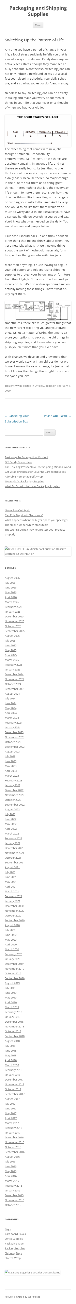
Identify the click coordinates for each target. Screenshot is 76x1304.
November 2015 (14, 1200)
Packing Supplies (15, 1248)
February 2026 (13, 607)
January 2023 (12, 785)
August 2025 (12, 636)
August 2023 (12, 751)
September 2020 (15, 920)
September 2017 (15, 1094)
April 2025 (11, 655)
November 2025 (14, 621)
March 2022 (12, 833)
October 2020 (13, 915)
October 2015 (13, 1205)
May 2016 (10, 1171)
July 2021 (10, 872)
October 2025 (13, 626)
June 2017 (10, 1108)
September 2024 (15, 689)
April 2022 (11, 828)
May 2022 (10, 824)
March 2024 (12, 718)
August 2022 (12, 809)
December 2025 (14, 616)
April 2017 (11, 1118)
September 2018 (15, 1036)
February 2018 (13, 1070)
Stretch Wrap (13, 1258)
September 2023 (15, 746)
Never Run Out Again (17, 510)
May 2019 (10, 997)
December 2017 (14, 1079)
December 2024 (14, 674)
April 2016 (11, 1176)
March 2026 (12, 602)
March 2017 (12, 1123)
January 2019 (12, 1017)
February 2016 (13, 1185)
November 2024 (14, 679)
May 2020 (10, 939)
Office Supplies (43, 386)
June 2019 (10, 992)
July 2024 (10, 698)
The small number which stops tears (26, 525)
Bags (8, 1229)
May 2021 (10, 882)
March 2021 (12, 891)
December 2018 (14, 1021)
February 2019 (13, 1012)
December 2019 (14, 964)
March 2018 (12, 1065)
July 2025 (10, 640)
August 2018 (12, 1041)
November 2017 (14, 1084)
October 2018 (13, 1031)
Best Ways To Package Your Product (26, 457)
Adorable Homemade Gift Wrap (24, 476)
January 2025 (12, 669)
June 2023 (10, 761)
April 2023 (11, 771)
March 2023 (12, 775)
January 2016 (12, 1190)
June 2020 (10, 935)
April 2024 (11, 713)
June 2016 (10, 1166)
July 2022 (10, 814)
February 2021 (13, 896)
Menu (38, 25)
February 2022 (13, 838)
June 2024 (10, 703)
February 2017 (13, 1128)
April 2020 (11, 944)
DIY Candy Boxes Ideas (18, 462)
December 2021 (14, 848)
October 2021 (13, 857)
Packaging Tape (14, 1243)
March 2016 (12, 1181)
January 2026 (12, 611)
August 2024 (12, 693)
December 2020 (14, 906)
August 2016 (12, 1156)
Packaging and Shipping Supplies (38, 11)
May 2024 (10, 708)
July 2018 (10, 1046)
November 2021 (14, 853)
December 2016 (14, 1137)
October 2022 (13, 800)
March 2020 (12, 949)
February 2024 (13, 722)
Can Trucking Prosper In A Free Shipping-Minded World (38, 467)
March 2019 (12, 1007)
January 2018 (12, 1074)
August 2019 (12, 983)
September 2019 (15, 978)
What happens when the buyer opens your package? (36, 520)
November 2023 (14, 737)
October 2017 (13, 1089)
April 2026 (11, 597)
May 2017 (10, 1113)
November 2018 (14, 1026)
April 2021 (11, 886)
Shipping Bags (13, 1253)
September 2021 (15, 862)
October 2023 (13, 742)
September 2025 (15, 631)
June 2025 (10, 645)
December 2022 (14, 790)
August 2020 (12, 925)
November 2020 (14, 910)
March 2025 (12, 660)
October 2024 (13, 684)
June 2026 (10, 587)
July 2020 (10, 930)
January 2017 (12, 1132)
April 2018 (11, 1060)
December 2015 (14, 1195)
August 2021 (12, 867)
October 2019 (13, 973)
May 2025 (10, 650)
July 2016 (10, 1161)
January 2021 (12, 901)
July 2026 (10, 582)
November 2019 (14, 968)
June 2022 (10, 819)
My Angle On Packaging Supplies (24, 481)
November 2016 (14, 1142)
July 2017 (10, 1103)
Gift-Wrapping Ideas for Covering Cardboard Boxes (35, 472)
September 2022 (15, 804)
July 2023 (10, 756)
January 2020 (12, 959)
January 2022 (12, 843)
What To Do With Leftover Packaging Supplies (32, 486)
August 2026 (12, 578)
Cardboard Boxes (15, 1234)
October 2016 (13, 1147)
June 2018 (10, 1050)
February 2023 (13, 780)
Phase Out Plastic (57, 416)
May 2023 (10, 766)
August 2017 (12, 1099)
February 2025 (13, 664)
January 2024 (12, 727)
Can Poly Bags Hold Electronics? (24, 515)
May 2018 (10, 1055)
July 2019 (10, 988)
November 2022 (14, 795)
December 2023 (14, 732)
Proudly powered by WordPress (22, 1296)
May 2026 (10, 592)
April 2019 (11, 1002)
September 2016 (15, 1152)
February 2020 (13, 954)
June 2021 (10, 877)
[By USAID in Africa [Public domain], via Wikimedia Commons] (38, 554)
